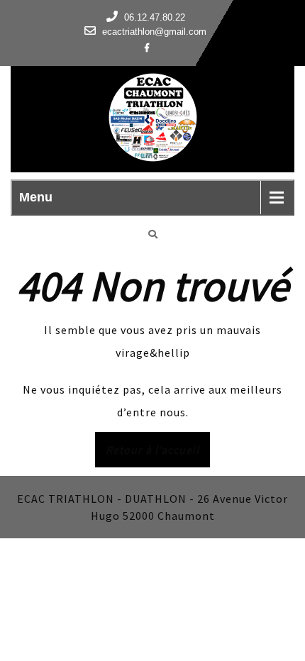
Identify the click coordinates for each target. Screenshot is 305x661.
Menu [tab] (35, 197)
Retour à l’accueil (158, 454)
